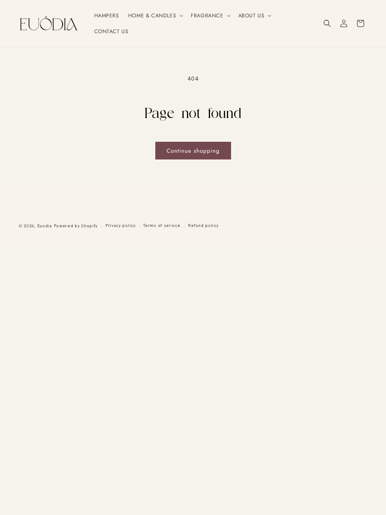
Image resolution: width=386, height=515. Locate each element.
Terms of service (161, 225)
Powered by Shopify (76, 226)
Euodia (44, 226)
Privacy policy (121, 225)
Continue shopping (193, 151)
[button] (155, 15)
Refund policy (203, 225)
